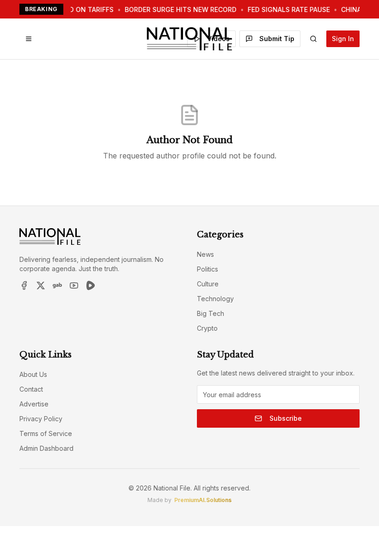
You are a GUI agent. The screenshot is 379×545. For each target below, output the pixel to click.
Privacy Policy (40, 419)
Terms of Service (45, 433)
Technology (215, 299)
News (205, 254)
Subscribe (285, 418)
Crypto (207, 328)
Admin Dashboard (46, 448)
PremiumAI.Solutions (203, 500)
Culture (208, 284)
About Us (33, 374)
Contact (31, 389)
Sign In (343, 38)
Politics (207, 269)
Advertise (34, 404)
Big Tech (210, 313)
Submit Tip (276, 38)
